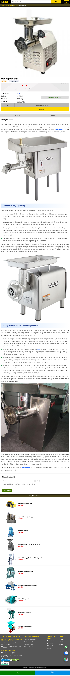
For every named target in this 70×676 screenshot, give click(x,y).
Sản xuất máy (9, 5)
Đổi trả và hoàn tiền (29, 646)
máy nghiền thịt (61, 129)
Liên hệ (61, 641)
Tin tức (61, 644)
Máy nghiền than (23, 530)
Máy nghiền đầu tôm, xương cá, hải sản (29, 544)
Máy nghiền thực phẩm (24, 626)
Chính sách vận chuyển (30, 639)
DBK (18, 93)
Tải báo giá (65, 84)
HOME (2, 5)
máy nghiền (26, 467)
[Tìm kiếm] (56, 1)
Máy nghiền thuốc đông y (25, 517)
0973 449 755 (55, 97)
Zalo (50, 648)
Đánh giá (52, 115)
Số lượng (4, 101)
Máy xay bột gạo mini (24, 612)
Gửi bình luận (7, 490)
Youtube (50, 643)
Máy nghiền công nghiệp (25, 503)
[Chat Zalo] (66, 653)
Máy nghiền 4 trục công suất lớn (27, 585)
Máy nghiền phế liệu (24, 599)
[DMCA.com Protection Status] (14, 660)
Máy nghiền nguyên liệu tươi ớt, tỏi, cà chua (31, 558)
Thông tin (17, 115)
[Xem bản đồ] (66, 659)
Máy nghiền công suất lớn (25, 571)
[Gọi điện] (66, 647)
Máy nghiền (15, 5)
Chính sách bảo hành (29, 641)
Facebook (51, 640)
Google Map (51, 645)
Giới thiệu (61, 639)
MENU (66, 2)
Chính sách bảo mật (29, 644)
